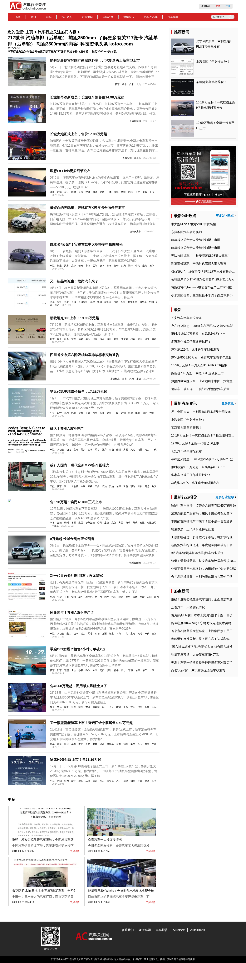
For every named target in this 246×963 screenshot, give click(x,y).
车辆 (130, 670)
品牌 (73, 265)
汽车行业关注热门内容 (57, 32)
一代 (147, 633)
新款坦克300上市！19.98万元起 (74, 318)
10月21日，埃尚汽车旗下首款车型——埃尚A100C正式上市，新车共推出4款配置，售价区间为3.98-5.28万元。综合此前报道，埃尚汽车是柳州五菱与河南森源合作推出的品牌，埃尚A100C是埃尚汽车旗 (104, 513)
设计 (66, 192)
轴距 (118, 486)
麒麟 (95, 744)
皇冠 (52, 596)
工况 (152, 192)
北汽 (138, 84)
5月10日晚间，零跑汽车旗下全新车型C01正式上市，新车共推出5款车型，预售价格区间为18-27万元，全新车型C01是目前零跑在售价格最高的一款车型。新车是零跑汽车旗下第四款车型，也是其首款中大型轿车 (104, 660)
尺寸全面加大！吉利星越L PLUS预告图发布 (201, 411)
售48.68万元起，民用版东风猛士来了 (78, 686)
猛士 (52, 707)
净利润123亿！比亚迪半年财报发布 (195, 349)
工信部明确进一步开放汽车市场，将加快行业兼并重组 (208, 537)
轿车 (109, 265)
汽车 (66, 265)
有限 (73, 302)
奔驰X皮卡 (135, 231)
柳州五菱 (132, 302)
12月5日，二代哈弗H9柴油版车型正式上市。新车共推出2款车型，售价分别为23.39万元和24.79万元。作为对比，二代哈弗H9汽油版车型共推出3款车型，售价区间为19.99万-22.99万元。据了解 (103, 771)
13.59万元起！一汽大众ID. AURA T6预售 (199, 365)
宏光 (80, 744)
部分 (132, 486)
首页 (18, 16)
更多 (102, 192)
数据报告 (128, 16)
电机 (154, 339)
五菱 (66, 302)
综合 (102, 339)
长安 (140, 744)
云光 (80, 265)
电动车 (55, 526)
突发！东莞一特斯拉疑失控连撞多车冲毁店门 (202, 662)
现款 (121, 596)
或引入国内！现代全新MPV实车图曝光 (79, 465)
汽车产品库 (151, 16)
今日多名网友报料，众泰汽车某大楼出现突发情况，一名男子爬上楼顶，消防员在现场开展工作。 (154, 845)
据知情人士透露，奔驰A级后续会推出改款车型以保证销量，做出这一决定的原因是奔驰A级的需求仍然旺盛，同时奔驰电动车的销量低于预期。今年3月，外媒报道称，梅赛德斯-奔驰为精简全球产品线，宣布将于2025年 (104, 623)
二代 (154, 449)
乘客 (116, 192)
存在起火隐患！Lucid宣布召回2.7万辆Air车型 (202, 325)
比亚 (152, 670)
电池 (95, 192)
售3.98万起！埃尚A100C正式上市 (76, 502)
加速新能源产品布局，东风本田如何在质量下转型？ (206, 513)
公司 (59, 302)
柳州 (116, 302)
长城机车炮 (135, 121)
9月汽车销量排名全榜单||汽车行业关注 (197, 553)
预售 (152, 412)
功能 (123, 192)
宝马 (76, 449)
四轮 (130, 192)
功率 (116, 339)
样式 (147, 339)
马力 (147, 449)
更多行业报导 (224, 497)
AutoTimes (197, 930)
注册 (227, 6)
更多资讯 (228, 403)
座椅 (80, 192)
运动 (123, 412)
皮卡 (131, 84)
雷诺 (59, 744)
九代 (66, 412)
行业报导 (87, 16)
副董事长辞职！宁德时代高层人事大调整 (198, 263)
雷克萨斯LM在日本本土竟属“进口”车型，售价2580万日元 (51, 890)
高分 (147, 486)
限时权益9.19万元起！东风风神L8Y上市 (198, 333)
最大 (59, 339)
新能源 (107, 302)
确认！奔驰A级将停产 (67, 428)
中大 (137, 265)
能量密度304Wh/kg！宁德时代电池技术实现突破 (121, 890)
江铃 (66, 744)
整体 (152, 265)
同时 (73, 192)
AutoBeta (179, 930)
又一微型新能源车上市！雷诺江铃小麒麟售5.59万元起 (91, 723)
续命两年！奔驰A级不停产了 (72, 612)
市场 (88, 265)
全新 (80, 412)
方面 (140, 339)
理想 (52, 192)
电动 (151, 302)
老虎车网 (145, 930)
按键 (88, 192)
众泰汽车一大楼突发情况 (105, 839)
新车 (49, 16)
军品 (154, 707)
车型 (52, 265)
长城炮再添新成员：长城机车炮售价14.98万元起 (87, 97)
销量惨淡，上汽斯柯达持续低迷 (192, 529)
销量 (59, 265)
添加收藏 (205, 6)
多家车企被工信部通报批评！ (191, 341)
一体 (109, 192)
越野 (80, 339)
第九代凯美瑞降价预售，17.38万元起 (78, 392)
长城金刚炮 (135, 562)
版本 (124, 84)
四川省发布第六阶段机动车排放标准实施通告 (84, 355)
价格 (116, 670)
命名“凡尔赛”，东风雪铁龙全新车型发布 (198, 670)
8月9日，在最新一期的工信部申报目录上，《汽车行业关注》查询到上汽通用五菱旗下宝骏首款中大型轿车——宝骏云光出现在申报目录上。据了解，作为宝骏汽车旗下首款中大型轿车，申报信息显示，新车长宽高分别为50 (104, 255)
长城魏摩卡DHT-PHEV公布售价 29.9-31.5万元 (202, 279)
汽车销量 (173, 16)
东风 (59, 707)
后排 (59, 192)
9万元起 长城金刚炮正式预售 (72, 539)
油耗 (132, 780)
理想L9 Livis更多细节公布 (70, 171)
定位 (106, 522)
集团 (99, 302)
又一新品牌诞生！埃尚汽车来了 (74, 281)
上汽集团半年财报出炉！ (213, 61)
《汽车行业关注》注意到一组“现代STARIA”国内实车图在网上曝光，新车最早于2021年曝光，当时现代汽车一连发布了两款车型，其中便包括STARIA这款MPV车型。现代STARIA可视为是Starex (104, 476)
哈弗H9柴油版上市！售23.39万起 (75, 760)
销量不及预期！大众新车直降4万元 (195, 654)
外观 (130, 412)
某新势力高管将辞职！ (211, 82)
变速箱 (124, 339)
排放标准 (115, 378)
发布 (124, 378)
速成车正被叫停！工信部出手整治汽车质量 (200, 389)
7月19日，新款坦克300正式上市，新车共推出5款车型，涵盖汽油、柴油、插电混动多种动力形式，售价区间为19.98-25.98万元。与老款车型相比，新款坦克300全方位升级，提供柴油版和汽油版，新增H (103, 329)
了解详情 (74, 851)
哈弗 (66, 780)
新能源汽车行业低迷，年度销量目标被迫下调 (202, 545)
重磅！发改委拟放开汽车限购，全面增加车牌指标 (46, 839)
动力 (66, 339)
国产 (104, 449)
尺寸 (137, 192)
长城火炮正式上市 (131, 158)
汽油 (95, 339)
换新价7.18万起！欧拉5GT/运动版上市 (197, 373)
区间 (95, 265)
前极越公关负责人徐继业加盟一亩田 (195, 240)
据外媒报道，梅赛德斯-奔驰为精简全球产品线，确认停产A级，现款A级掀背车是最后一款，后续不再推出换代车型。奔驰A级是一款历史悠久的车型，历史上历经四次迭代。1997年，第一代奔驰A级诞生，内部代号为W (103, 439)
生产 (57, 305)
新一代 (98, 596)
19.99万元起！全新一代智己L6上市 (195, 443)
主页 (29, 32)
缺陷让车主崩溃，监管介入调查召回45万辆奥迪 (203, 505)
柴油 (88, 339)
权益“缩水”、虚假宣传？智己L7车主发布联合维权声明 (207, 271)
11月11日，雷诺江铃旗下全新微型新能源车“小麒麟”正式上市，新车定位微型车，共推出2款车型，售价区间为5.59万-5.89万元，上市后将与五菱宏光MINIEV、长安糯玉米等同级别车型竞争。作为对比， (105, 734)
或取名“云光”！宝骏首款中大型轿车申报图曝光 (86, 244)
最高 (144, 265)
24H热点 (67, 16)
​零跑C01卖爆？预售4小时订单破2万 (77, 649)
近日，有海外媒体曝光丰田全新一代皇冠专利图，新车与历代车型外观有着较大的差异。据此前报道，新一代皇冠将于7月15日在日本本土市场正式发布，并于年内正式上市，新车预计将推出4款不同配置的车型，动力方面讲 (104, 587)
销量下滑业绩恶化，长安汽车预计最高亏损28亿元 (205, 561)
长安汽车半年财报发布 (186, 318)
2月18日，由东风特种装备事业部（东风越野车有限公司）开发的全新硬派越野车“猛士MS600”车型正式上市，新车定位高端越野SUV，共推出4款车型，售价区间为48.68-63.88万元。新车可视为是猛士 (104, 697)
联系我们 (127, 930)
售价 (116, 265)
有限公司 (83, 302)
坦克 (52, 339)
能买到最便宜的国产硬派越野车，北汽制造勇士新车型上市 (95, 60)
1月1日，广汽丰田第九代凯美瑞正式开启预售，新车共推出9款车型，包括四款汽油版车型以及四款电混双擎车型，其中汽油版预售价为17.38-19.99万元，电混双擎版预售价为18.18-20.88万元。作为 (104, 403)
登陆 (218, 6)
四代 (156, 596)
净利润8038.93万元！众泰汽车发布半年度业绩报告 (206, 357)
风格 (109, 412)
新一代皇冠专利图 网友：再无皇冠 (76, 576)
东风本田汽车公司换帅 (186, 232)
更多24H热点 (225, 215)
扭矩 (132, 339)
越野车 (96, 707)
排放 (138, 378)
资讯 (33, 16)
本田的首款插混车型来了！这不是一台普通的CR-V (205, 521)
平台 (125, 707)
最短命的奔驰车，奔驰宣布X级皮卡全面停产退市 (87, 208)
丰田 (116, 412)
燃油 (137, 412)
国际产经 (108, 16)
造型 (125, 486)
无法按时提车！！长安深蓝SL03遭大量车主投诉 (204, 255)
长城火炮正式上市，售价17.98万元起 (78, 134)
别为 (123, 265)
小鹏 (80, 670)
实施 (131, 378)
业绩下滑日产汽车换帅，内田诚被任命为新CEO (203, 568)
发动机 (60, 449)
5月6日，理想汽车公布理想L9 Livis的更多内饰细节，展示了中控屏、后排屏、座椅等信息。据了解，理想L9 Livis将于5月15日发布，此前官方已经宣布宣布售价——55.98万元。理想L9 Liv (104, 182)
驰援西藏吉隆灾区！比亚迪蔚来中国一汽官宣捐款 (205, 381)
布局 (83, 486)
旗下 (102, 265)
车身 (88, 412)
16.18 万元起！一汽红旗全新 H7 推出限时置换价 (204, 435)
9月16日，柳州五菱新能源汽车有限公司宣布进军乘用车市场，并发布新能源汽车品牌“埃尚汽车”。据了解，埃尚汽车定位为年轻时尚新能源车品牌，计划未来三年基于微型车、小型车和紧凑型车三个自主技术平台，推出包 (105, 292)
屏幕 (144, 192)
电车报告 (162, 930)
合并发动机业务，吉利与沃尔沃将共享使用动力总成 (206, 576)
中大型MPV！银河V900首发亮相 (193, 224)
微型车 (143, 302)
